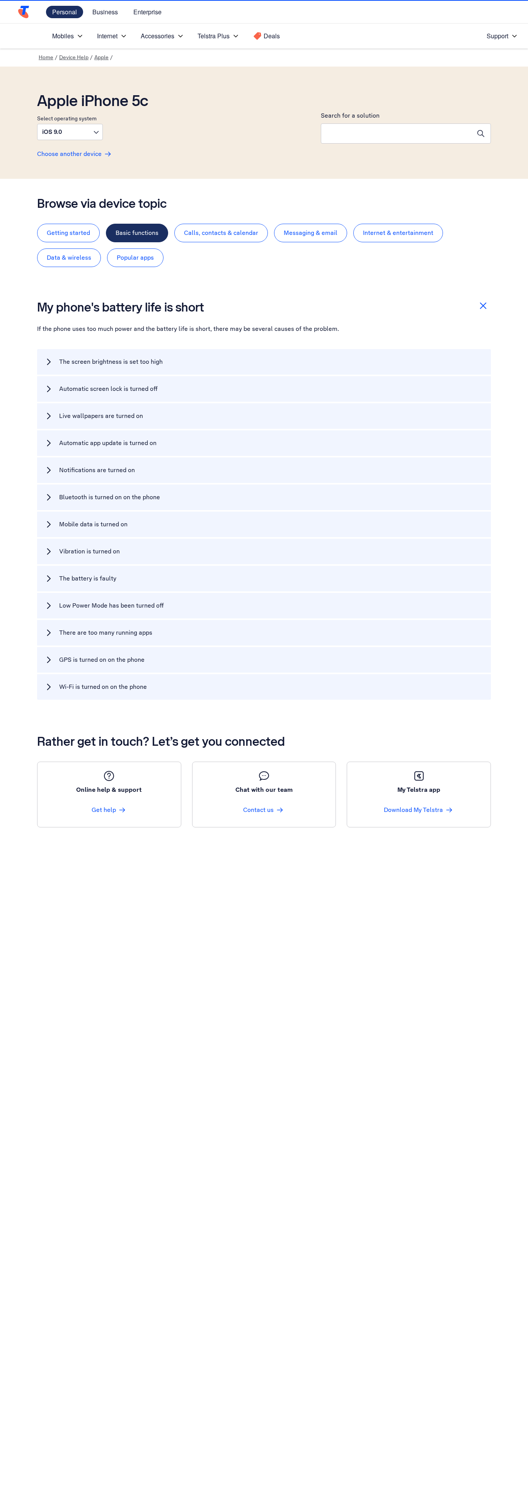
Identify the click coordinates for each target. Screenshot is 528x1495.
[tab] (68, 233)
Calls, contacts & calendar (221, 233)
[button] (70, 132)
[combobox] (396, 133)
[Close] (483, 305)
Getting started (68, 233)
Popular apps (135, 257)
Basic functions (137, 233)
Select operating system (67, 118)
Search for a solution (350, 115)
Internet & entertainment (398, 233)
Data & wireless (69, 257)
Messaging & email (310, 233)
